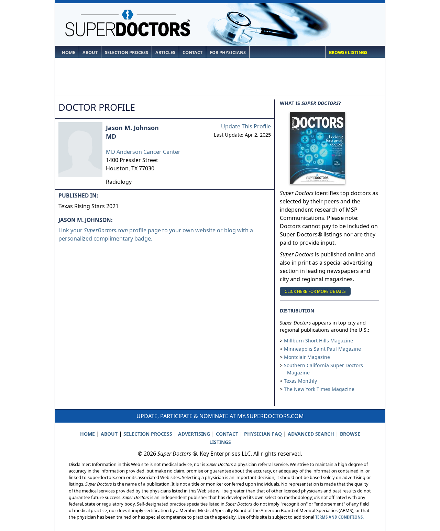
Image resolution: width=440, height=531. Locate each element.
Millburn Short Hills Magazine (318, 340)
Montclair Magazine (307, 357)
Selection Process (126, 52)
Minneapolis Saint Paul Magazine (322, 349)
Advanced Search (311, 434)
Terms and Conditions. (339, 517)
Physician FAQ (263, 434)
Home (68, 52)
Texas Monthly (300, 381)
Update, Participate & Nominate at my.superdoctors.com (220, 416)
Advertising (194, 434)
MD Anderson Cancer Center (143, 152)
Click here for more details (315, 291)
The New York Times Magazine (319, 389)
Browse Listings (348, 52)
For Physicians (228, 52)
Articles (165, 52)
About (90, 52)
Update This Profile (246, 126)
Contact (192, 52)
